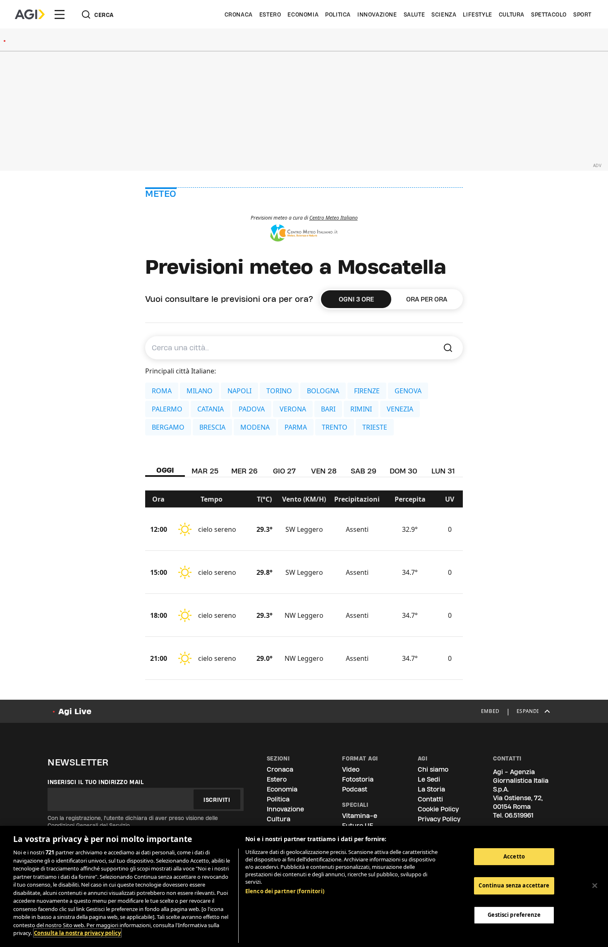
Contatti (430, 799)
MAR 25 (204, 470)
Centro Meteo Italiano (333, 217)
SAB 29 (363, 470)
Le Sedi (429, 779)
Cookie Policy (438, 809)
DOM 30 (403, 470)
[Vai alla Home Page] (29, 14)
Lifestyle (477, 14)
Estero (270, 14)
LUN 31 (443, 470)
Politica (338, 14)
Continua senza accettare (514, 885)
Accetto (514, 856)
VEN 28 (324, 470)
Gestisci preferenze (514, 914)
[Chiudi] (595, 885)
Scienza (443, 14)
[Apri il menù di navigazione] (59, 14)
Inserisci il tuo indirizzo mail (96, 782)
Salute (414, 14)
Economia (302, 14)
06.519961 (519, 815)
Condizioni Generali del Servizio (89, 825)
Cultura (511, 14)
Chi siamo (433, 769)
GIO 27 (284, 470)
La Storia (431, 789)
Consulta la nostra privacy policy (77, 933)
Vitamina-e (359, 816)
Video (350, 769)
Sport (582, 14)
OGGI (165, 470)
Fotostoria (357, 779)
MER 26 (244, 470)
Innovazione (377, 14)
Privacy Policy (439, 819)
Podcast (354, 789)
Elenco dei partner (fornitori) (284, 891)
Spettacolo (549, 14)
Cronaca (239, 14)
